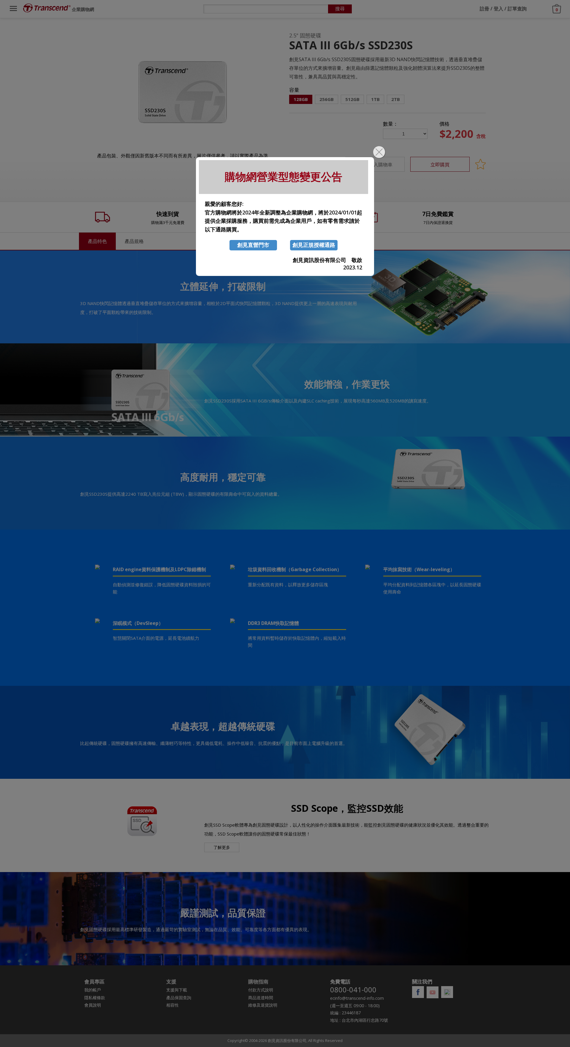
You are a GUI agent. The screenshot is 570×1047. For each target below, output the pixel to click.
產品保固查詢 (178, 997)
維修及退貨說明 (262, 1005)
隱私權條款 (94, 997)
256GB (326, 99)
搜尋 (340, 8)
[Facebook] (418, 992)
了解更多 (221, 847)
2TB (395, 99)
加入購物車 (380, 164)
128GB (301, 99)
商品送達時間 (260, 997)
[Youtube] (432, 992)
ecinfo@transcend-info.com (357, 998)
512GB (352, 99)
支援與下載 (176, 990)
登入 (498, 8)
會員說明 (92, 1005)
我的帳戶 (92, 990)
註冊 (484, 8)
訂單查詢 (517, 8)
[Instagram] (447, 992)
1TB (375, 99)
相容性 (172, 1005)
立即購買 (439, 164)
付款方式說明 (260, 990)
